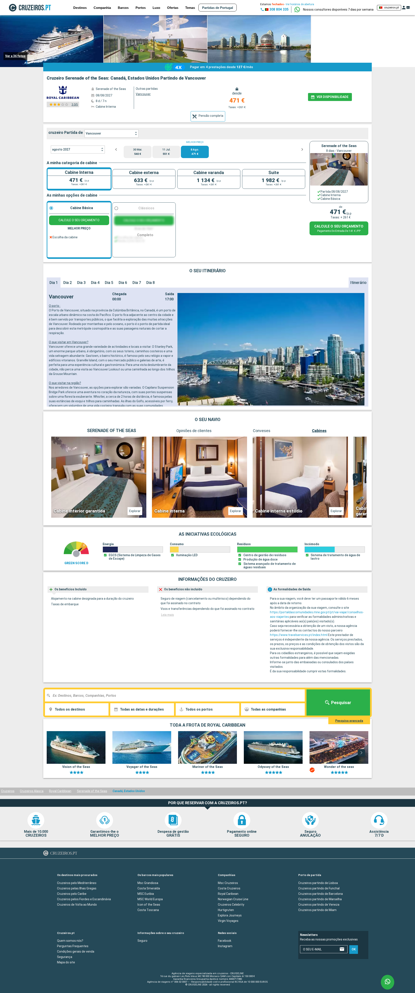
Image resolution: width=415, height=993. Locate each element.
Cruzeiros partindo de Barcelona (320, 893)
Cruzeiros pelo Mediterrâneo (76, 882)
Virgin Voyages (228, 920)
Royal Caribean (228, 893)
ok (354, 949)
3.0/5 (75, 104)
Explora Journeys (230, 915)
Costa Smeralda (148, 888)
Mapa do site (66, 962)
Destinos (80, 8)
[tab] (208, 116)
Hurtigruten (226, 909)
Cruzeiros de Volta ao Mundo (77, 904)
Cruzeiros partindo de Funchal (319, 888)
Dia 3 (81, 282)
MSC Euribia (145, 893)
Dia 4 (95, 282)
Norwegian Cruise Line (233, 899)
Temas (190, 8)
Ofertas (172, 8)
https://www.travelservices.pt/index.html (298, 635)
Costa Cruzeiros (229, 888)
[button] (338, 9)
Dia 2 (67, 282)
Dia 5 (109, 282)
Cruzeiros (7, 791)
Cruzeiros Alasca (31, 791)
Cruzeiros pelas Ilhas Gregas (76, 888)
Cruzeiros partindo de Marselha (320, 899)
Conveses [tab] (261, 430)
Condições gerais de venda (75, 951)
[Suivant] (356, 477)
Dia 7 (136, 282)
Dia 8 (150, 282)
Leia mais (167, 615)
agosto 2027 (61, 149)
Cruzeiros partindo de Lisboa (318, 882)
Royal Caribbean (60, 791)
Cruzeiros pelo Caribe (71, 893)
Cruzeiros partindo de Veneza (318, 904)
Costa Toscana (148, 909)
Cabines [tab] (319, 430)
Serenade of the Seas (92, 791)
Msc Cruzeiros (228, 882)
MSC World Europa (150, 899)
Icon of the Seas (148, 904)
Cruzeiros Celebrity (231, 904)
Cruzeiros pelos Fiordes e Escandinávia (84, 899)
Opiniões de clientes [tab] (194, 430)
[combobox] (176, 695)
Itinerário (358, 282)
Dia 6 (123, 282)
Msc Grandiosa (147, 882)
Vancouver (93, 133)
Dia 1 (53, 282)
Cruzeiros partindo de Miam (317, 909)
